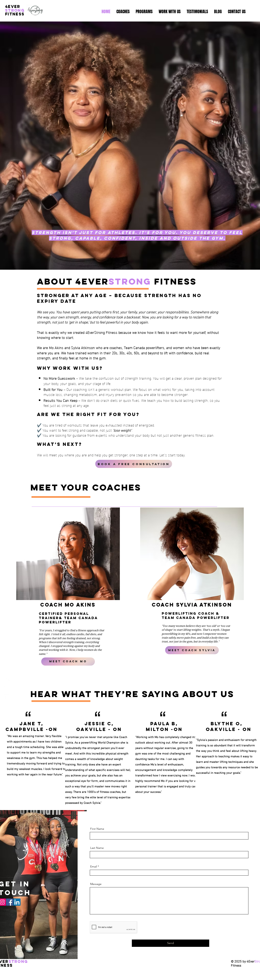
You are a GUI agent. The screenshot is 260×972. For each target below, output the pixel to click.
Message (96, 884)
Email (93, 866)
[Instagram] (7, 689)
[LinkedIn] (17, 902)
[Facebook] (7, 681)
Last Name (97, 847)
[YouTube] (7, 697)
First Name (97, 828)
